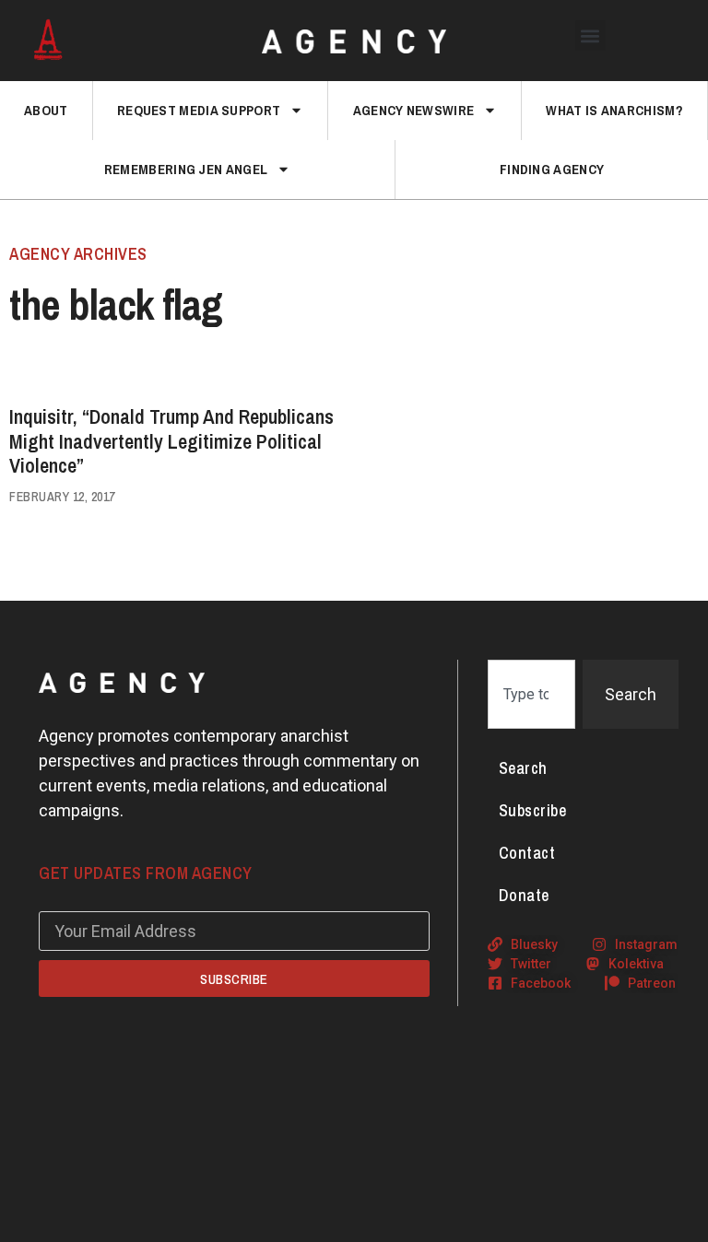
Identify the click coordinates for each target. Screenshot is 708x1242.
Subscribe (533, 810)
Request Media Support (198, 110)
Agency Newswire (414, 110)
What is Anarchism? (614, 110)
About (46, 110)
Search (523, 767)
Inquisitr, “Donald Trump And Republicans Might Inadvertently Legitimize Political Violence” (171, 441)
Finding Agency (552, 169)
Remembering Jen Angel (185, 169)
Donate (524, 895)
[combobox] (531, 694)
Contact (527, 852)
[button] (590, 35)
